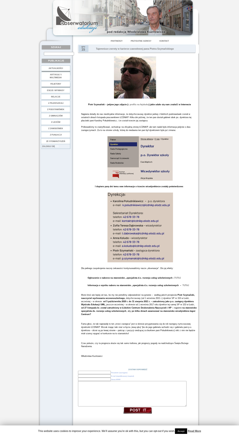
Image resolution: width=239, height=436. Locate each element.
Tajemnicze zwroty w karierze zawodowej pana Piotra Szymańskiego (135, 48)
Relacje (55, 97)
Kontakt (164, 41)
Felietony (55, 84)
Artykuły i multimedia (56, 76)
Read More (194, 431)
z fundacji (56, 135)
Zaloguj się (48, 146)
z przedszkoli (55, 103)
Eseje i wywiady (55, 90)
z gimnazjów (56, 116)
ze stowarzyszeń (55, 141)
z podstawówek (55, 109)
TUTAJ (177, 278)
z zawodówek (55, 128)
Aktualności (56, 68)
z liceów (55, 122)
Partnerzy (117, 41)
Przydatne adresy (141, 41)
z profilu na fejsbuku (138, 104)
